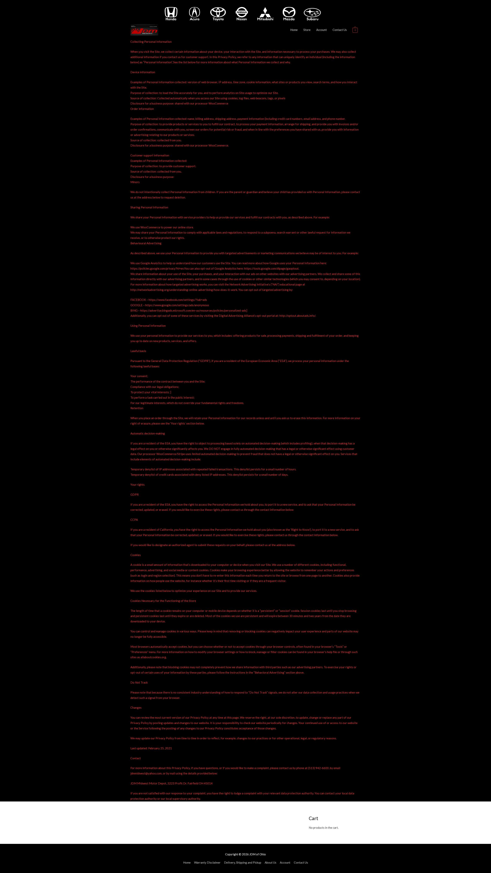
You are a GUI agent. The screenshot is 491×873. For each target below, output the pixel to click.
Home (294, 29)
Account (321, 29)
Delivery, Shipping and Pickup (242, 862)
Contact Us (340, 29)
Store (307, 29)
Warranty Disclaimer (207, 862)
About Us (270, 862)
